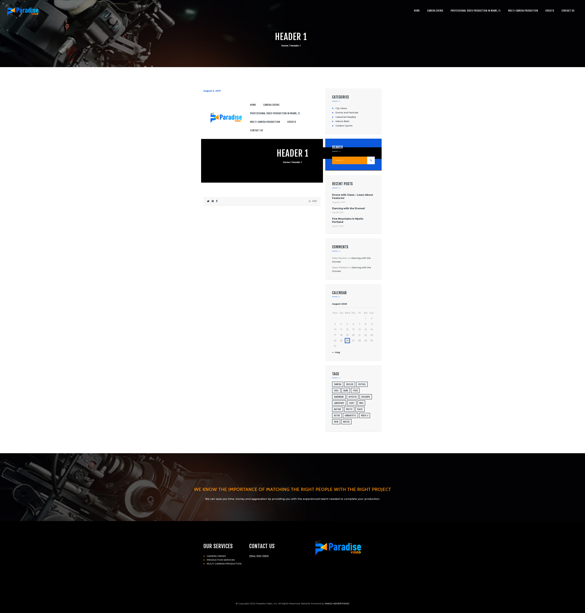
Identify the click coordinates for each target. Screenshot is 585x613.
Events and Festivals (346, 112)
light (352, 403)
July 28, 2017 (338, 212)
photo (349, 409)
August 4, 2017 (212, 90)
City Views (341, 108)
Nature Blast (342, 121)
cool (336, 390)
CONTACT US (262, 546)
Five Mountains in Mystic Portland (347, 220)
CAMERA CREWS (216, 556)
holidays (365, 397)
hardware (339, 397)
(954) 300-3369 (259, 556)
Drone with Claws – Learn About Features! (352, 196)
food (355, 390)
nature (337, 409)
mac (361, 403)
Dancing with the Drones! (348, 208)
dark (345, 390)
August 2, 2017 (338, 202)
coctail (362, 384)
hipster (353, 397)
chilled (349, 384)
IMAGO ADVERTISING (337, 603)
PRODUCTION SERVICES (221, 560)
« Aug (336, 352)
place (360, 409)
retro (337, 415)
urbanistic (350, 415)
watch (346, 421)
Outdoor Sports (344, 125)
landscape (339, 403)
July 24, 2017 (338, 226)
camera (337, 384)
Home (284, 45)
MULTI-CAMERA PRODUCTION (224, 563)
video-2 (364, 415)
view (336, 421)
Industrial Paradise (345, 117)
